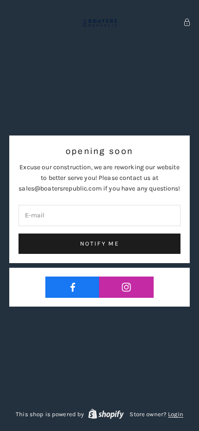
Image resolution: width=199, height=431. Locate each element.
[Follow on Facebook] (72, 287)
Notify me (99, 243)
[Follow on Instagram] (126, 287)
